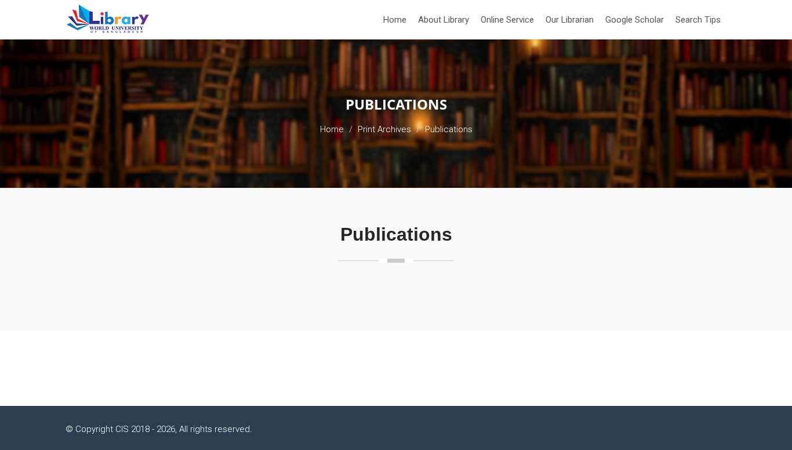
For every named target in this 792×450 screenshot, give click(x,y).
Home (394, 19)
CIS (122, 429)
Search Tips (698, 19)
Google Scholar (634, 19)
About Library (443, 19)
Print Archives (384, 129)
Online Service (507, 19)
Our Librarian (570, 19)
